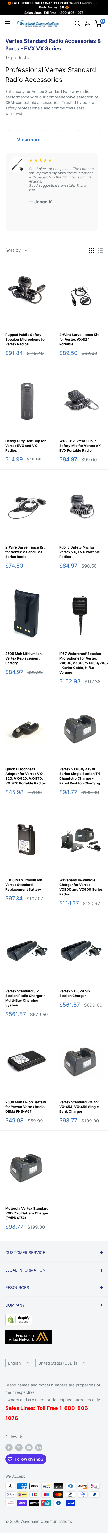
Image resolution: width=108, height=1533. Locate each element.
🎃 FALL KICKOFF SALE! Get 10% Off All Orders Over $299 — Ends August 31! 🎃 (54, 5)
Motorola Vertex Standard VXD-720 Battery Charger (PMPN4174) (26, 1213)
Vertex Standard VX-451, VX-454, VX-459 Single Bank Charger (80, 1107)
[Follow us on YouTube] (29, 1447)
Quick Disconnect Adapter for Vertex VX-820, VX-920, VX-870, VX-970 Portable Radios (25, 776)
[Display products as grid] (91, 250)
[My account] (87, 23)
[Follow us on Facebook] (9, 1447)
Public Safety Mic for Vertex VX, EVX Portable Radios (79, 552)
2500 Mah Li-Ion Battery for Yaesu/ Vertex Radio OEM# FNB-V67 (25, 1107)
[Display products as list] (100, 250)
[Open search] (77, 23)
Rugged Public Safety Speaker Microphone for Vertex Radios (25, 339)
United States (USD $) (57, 1363)
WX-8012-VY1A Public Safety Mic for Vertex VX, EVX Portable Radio (80, 445)
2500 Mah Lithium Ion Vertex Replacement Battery (23, 658)
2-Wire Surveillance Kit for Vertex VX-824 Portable (79, 339)
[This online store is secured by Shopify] (18, 1317)
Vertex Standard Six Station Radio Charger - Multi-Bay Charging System (25, 998)
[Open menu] (7, 23)
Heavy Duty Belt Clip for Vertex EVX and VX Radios (25, 445)
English (14, 1363)
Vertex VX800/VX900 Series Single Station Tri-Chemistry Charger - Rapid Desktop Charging (80, 776)
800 (69, 1408)
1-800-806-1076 (70, 13)
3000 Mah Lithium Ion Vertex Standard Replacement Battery (23, 884)
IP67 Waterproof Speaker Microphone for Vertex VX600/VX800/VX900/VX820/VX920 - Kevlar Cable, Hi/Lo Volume (81, 662)
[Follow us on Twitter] (19, 1447)
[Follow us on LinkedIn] (38, 1447)
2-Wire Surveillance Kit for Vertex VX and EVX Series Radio (25, 552)
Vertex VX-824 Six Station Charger (74, 993)
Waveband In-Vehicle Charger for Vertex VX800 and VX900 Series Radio (81, 887)
